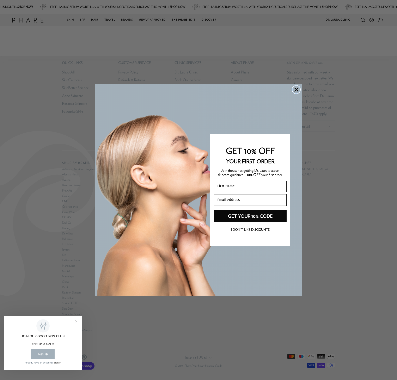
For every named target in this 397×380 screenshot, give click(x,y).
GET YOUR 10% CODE (250, 216)
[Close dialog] (296, 90)
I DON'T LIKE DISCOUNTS (250, 230)
